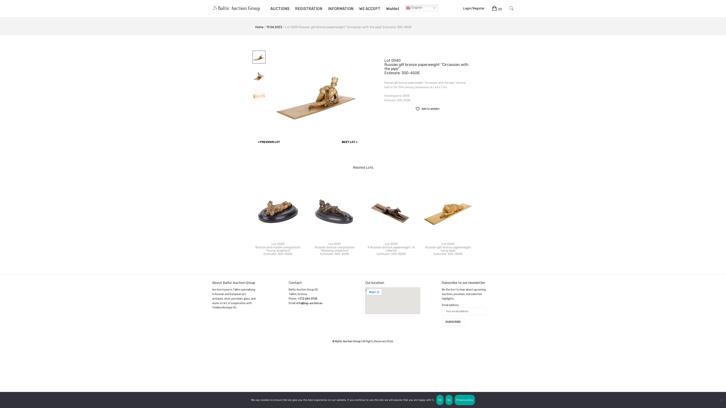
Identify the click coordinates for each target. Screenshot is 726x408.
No (449, 399)
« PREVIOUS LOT (269, 142)
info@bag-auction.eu (309, 303)
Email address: (450, 305)
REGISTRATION (308, 8)
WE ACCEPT (369, 8)
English (416, 7)
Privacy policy (464, 399)
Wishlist (392, 8)
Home (259, 27)
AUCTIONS (279, 8)
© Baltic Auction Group (346, 341)
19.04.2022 (274, 27)
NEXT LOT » (350, 142)
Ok (440, 399)
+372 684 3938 (307, 298)
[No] (721, 400)
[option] (317, 93)
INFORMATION (341, 8)
